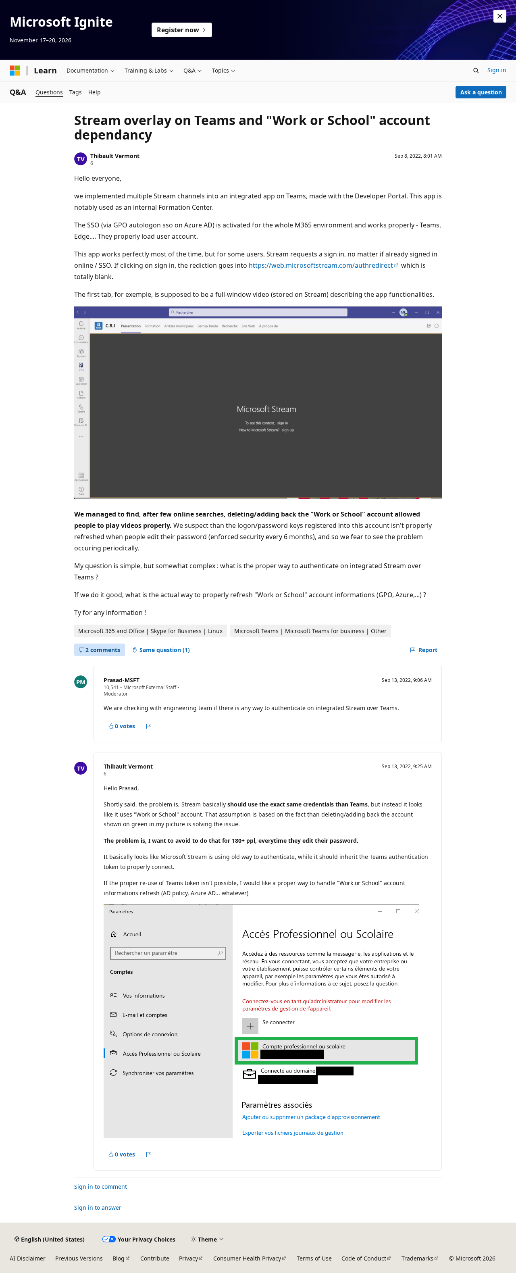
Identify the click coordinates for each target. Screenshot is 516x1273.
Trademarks (417, 1258)
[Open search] (476, 70)
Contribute (154, 1258)
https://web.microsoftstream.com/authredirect (321, 265)
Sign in (496, 70)
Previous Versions (79, 1258)
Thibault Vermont (114, 156)
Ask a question (481, 92)
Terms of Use (314, 1258)
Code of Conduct (363, 1258)
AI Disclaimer (28, 1258)
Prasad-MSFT (121, 680)
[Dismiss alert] (499, 16)
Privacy (188, 1258)
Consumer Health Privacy (247, 1258)
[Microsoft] (15, 70)
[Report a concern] (148, 726)
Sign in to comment (100, 1186)
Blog (118, 1258)
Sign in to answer (97, 1207)
